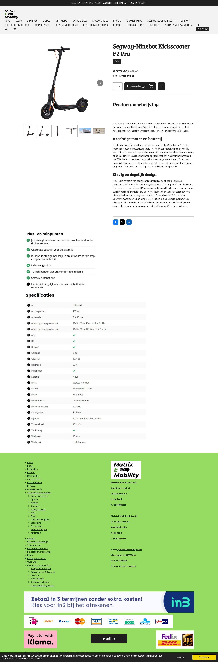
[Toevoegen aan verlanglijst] (161, 86)
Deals (30, 465)
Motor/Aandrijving (39, 529)
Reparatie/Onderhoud (37, 548)
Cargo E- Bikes (34, 479)
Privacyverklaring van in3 (42, 585)
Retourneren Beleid (40, 581)
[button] (30, 131)
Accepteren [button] (204, 657)
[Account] (199, 25)
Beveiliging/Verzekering (38, 551)
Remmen (35, 506)
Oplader (34, 499)
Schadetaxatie (34, 545)
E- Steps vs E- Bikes (36, 558)
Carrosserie (36, 526)
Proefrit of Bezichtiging (38, 541)
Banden (34, 502)
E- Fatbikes (32, 469)
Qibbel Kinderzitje (39, 495)
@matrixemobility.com (129, 549)
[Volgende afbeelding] (100, 83)
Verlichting (36, 532)
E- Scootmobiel (34, 482)
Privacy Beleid (37, 578)
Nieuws (30, 555)
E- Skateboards (34, 489)
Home (30, 462)
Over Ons (31, 561)
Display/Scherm (38, 509)
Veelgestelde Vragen (41, 568)
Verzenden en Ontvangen (43, 571)
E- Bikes (31, 472)
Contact (31, 538)
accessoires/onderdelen (39, 492)
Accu (33, 512)
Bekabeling (36, 522)
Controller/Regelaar (40, 519)
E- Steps (31, 485)
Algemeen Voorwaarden (38, 565)
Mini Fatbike (33, 475)
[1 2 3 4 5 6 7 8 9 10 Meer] (118, 86)
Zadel (33, 516)
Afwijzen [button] (180, 657)
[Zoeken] (6, 29)
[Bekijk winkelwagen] (14, 29)
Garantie (35, 575)
